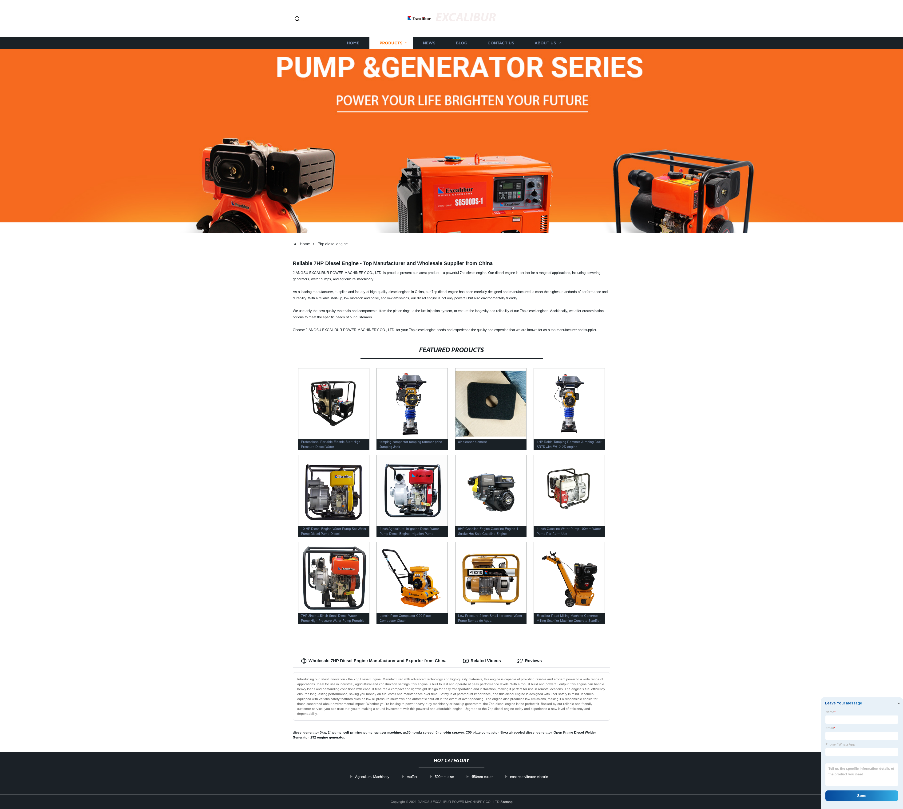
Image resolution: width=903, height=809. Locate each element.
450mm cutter (482, 777)
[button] (297, 19)
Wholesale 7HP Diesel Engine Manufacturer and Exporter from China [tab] (378, 660)
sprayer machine (387, 732)
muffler (412, 777)
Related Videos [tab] (486, 660)
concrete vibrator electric (529, 777)
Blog (461, 43)
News (429, 43)
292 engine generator (327, 737)
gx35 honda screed (418, 732)
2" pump (334, 732)
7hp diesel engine (333, 244)
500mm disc (444, 777)
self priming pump (357, 732)
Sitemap (506, 802)
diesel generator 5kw (309, 732)
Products (391, 43)
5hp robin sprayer (450, 732)
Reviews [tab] (533, 660)
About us (545, 43)
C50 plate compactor (482, 732)
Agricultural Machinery (372, 777)
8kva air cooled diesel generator (526, 732)
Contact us (500, 43)
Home (353, 43)
